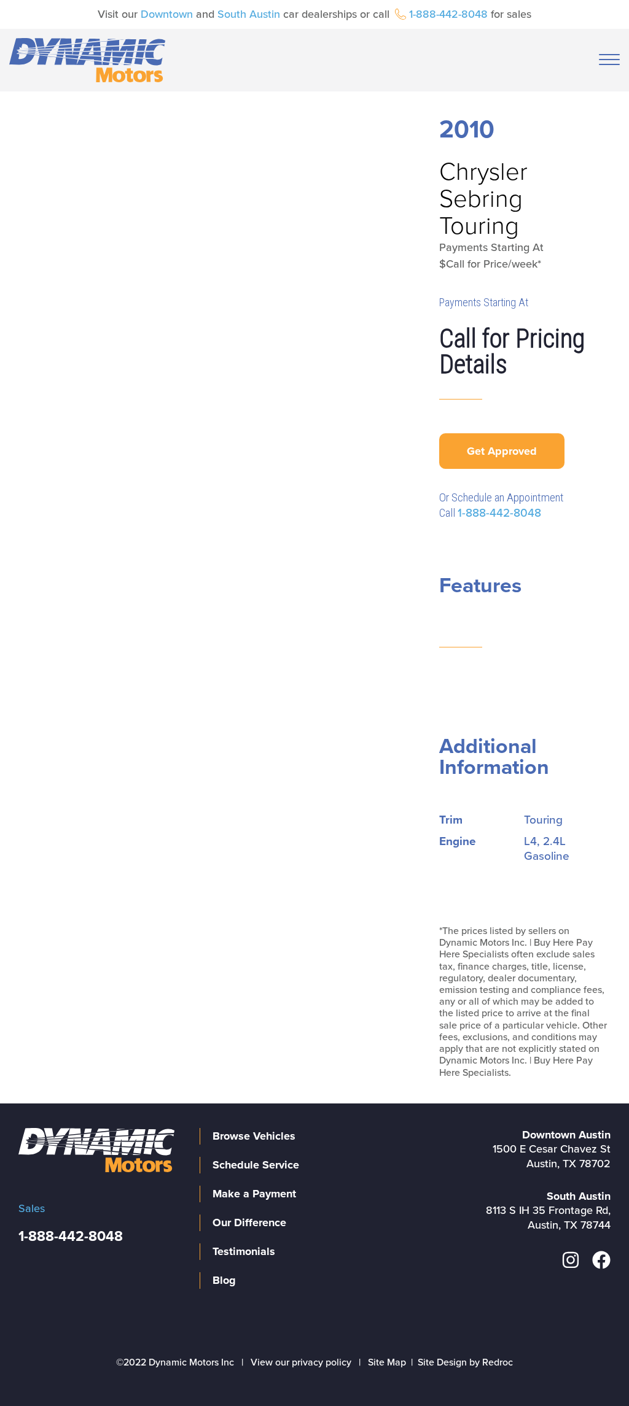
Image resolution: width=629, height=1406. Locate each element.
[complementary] (592, 1369)
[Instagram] (570, 1260)
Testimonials (244, 1251)
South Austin (248, 14)
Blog (224, 1280)
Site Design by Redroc (465, 1362)
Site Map (387, 1362)
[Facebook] (601, 1260)
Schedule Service (256, 1165)
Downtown (167, 14)
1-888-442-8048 (448, 14)
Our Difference (249, 1222)
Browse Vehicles (254, 1136)
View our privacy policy (301, 1362)
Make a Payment (254, 1193)
